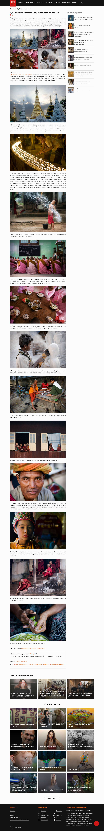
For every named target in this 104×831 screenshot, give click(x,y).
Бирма (16, 664)
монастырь (38, 664)
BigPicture (20, 9)
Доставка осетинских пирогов (21, 75)
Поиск (86, 3)
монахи (46, 664)
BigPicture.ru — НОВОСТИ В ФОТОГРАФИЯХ (78, 810)
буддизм (22, 664)
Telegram (33, 654)
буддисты (30, 664)
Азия (27, 9)
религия (24, 661)
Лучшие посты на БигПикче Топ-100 (33, 648)
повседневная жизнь (57, 664)
